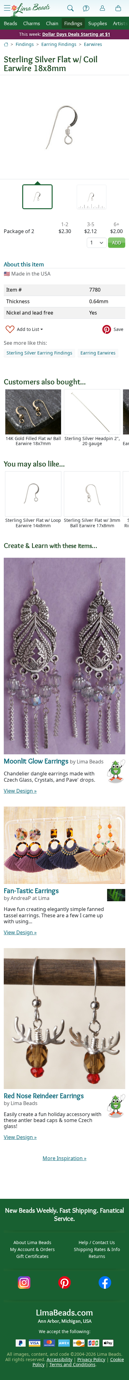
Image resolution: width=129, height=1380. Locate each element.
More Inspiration (64, 1158)
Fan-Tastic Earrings (31, 890)
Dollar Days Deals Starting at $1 (76, 34)
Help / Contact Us (97, 1242)
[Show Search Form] (70, 8)
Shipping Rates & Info (97, 1249)
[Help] (86, 8)
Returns (97, 1256)
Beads (10, 23)
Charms (31, 23)
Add (116, 243)
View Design (20, 790)
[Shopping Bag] (118, 8)
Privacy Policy (91, 1359)
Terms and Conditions (72, 1364)
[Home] (6, 44)
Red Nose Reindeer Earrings (44, 1095)
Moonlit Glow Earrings (36, 761)
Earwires (93, 44)
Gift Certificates (32, 1256)
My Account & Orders (32, 1249)
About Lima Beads (32, 1242)
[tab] (37, 196)
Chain (52, 23)
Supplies (97, 23)
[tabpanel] (64, 127)
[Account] (102, 8)
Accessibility (59, 1359)
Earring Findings (58, 44)
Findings (73, 23)
